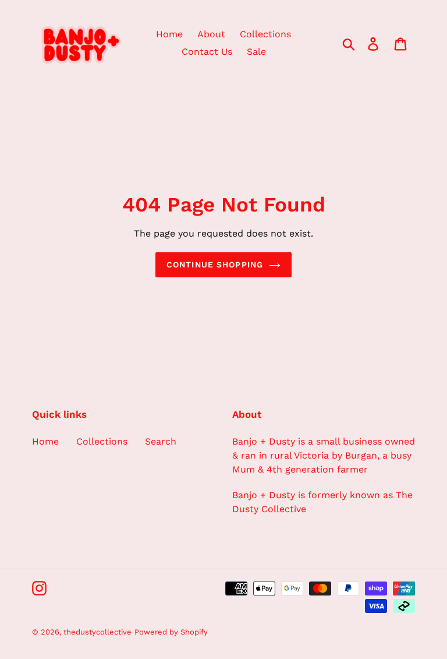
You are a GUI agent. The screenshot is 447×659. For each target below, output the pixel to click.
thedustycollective (97, 632)
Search (160, 441)
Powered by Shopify (171, 632)
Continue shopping (214, 264)
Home (45, 441)
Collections (101, 441)
